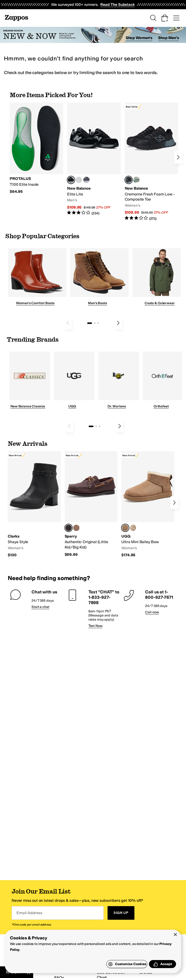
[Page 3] (98, 323)
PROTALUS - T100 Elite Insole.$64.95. (36, 148)
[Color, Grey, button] (86, 180)
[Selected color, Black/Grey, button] (128, 180)
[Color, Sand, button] (133, 528)
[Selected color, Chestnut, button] (125, 528)
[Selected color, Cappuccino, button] (68, 528)
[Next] (178, 157)
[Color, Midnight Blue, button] (76, 528)
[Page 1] (89, 323)
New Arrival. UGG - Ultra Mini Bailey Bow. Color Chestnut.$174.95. (147, 504)
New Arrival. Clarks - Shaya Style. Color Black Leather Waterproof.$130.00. (34, 504)
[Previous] (68, 323)
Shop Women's (139, 37)
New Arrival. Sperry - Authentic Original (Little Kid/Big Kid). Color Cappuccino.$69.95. (91, 504)
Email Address (29, 913)
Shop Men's (168, 37)
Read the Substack (117, 4)
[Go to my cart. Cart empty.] (165, 18)
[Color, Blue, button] (79, 180)
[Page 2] (94, 323)
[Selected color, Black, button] (71, 180)
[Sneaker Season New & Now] (93, 35)
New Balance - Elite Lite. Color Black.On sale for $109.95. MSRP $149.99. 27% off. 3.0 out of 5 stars (94, 159)
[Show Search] (153, 18)
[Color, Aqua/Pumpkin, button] (136, 180)
